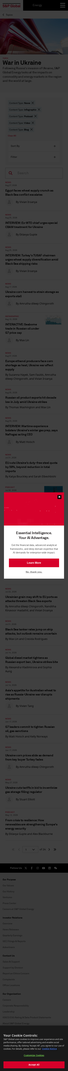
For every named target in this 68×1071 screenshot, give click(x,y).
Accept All (34, 1064)
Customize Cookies (34, 1055)
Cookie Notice (49, 1048)
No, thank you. (34, 572)
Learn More (34, 562)
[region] (34, 1048)
